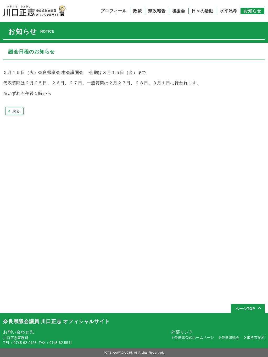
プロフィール (113, 11)
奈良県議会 (230, 338)
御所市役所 (256, 338)
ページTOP (245, 309)
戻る (16, 111)
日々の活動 (203, 11)
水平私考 (228, 11)
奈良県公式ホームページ (194, 338)
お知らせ (252, 11)
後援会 (178, 11)
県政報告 (157, 11)
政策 (137, 11)
